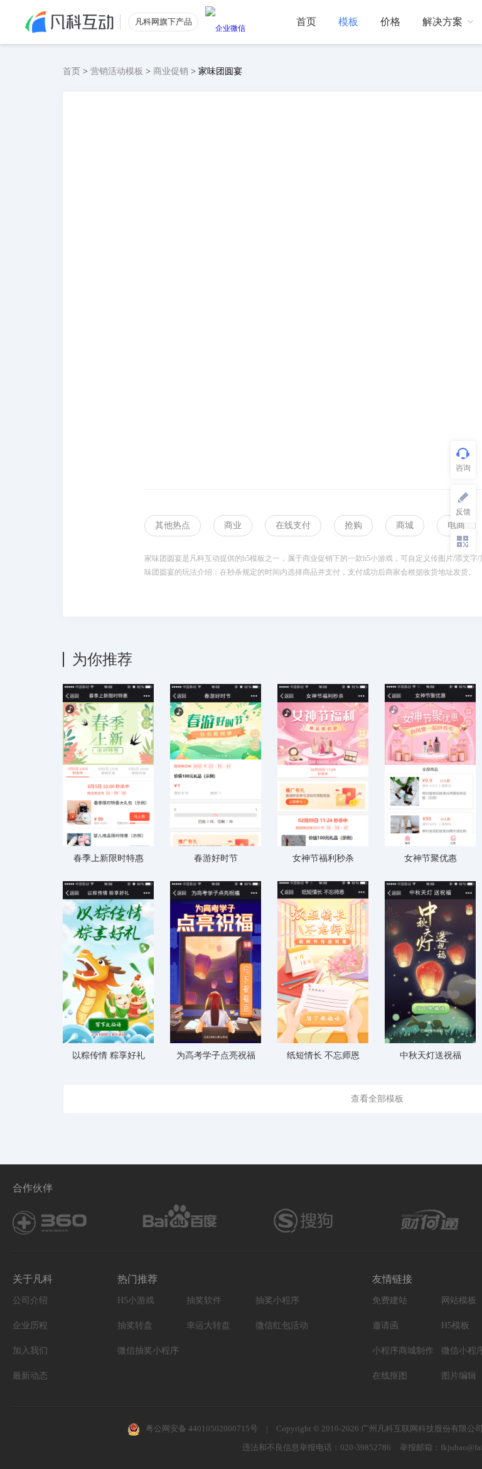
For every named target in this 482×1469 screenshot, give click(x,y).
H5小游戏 (135, 1300)
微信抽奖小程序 (148, 1350)
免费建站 (389, 1300)
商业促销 (170, 71)
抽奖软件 (204, 1300)
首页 (71, 71)
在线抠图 (389, 1375)
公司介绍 (30, 1300)
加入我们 (30, 1350)
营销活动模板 (116, 71)
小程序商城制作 (403, 1350)
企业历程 (30, 1325)
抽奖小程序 (277, 1300)
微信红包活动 (281, 1325)
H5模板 (455, 1325)
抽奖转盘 (135, 1325)
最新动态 (30, 1375)
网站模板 (458, 1300)
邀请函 (385, 1325)
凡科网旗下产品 (163, 21)
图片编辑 (458, 1375)
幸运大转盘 (208, 1325)
